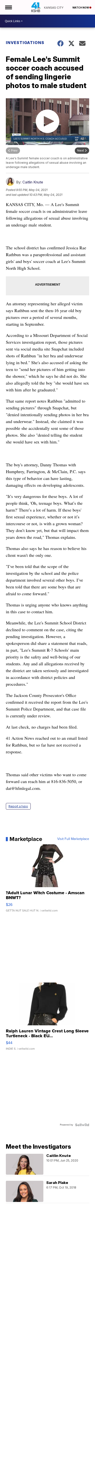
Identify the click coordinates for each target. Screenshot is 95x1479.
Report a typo (18, 806)
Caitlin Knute (32, 182)
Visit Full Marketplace (73, 839)
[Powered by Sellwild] (82, 1125)
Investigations (25, 42)
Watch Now (80, 7)
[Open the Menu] (8, 7)
